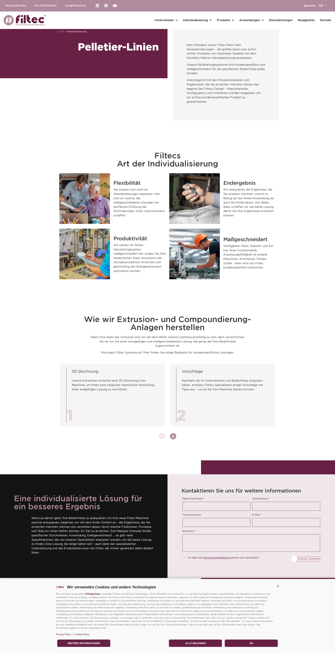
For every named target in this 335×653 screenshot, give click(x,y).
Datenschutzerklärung (216, 558)
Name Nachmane (193, 499)
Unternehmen (164, 20)
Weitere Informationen (84, 643)
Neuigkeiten (306, 20)
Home (61, 32)
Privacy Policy (63, 634)
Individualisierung (195, 20)
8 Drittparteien (92, 594)
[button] (277, 586)
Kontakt (325, 20)
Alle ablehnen (195, 643)
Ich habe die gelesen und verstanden (224, 558)
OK (251, 643)
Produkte (223, 20)
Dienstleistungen (281, 20)
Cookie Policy (82, 634)
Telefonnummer (191, 515)
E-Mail (256, 515)
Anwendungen (249, 20)
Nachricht (188, 531)
